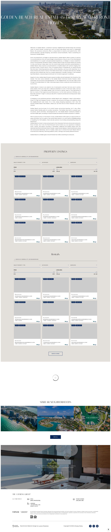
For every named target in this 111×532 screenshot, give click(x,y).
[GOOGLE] (97, 526)
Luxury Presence (43, 526)
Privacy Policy (79, 526)
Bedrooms (73, 162)
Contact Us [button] (55, 474)
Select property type (19, 162)
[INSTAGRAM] (93, 526)
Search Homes (55, 353)
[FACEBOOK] (90, 526)
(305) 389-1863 (80, 500)
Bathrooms (45, 162)
